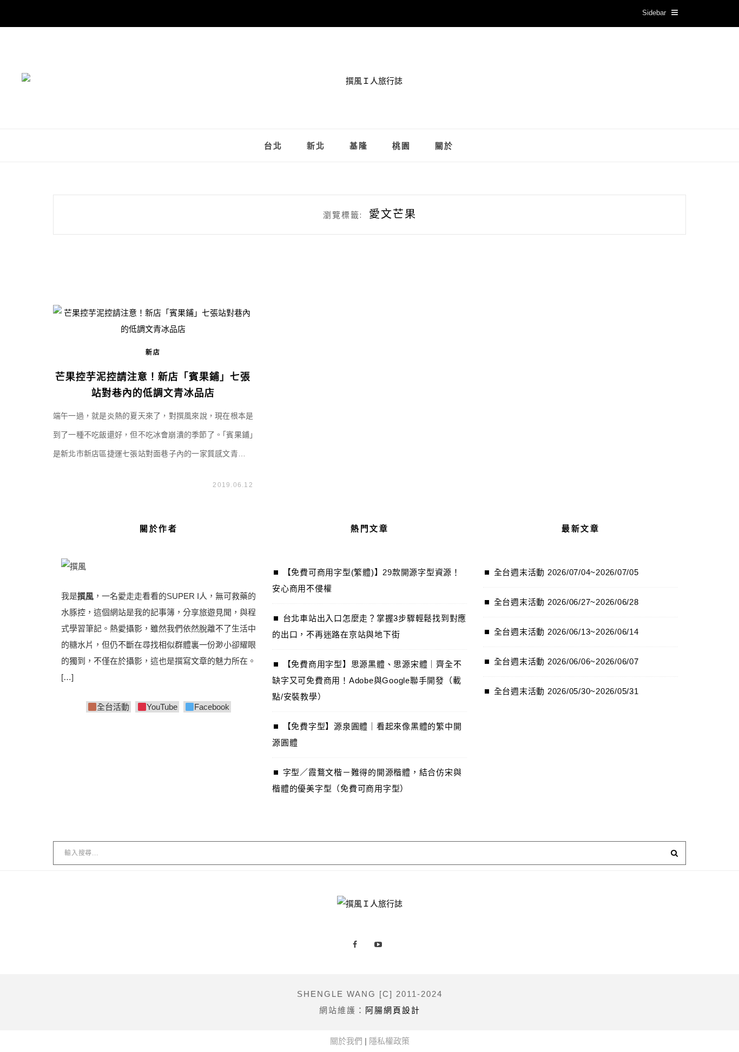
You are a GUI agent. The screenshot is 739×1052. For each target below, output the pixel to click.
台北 (273, 146)
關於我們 (346, 1041)
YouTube (162, 706)
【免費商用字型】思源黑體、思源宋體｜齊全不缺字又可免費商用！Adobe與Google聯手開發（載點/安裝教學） (366, 680)
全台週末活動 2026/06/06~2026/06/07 (566, 661)
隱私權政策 (389, 1041)
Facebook (211, 706)
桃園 (401, 146)
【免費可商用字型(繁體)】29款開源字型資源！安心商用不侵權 (366, 580)
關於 (444, 146)
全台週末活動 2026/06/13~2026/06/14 (566, 631)
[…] (67, 677)
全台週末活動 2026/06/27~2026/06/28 (566, 602)
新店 (153, 352)
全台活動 (113, 706)
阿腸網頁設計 (392, 1010)
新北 (316, 146)
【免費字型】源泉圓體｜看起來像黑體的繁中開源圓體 (366, 734)
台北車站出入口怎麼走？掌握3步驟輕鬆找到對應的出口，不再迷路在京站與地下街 (369, 626)
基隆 (358, 146)
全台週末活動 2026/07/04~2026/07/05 (566, 572)
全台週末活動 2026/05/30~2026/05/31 (566, 691)
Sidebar (654, 13)
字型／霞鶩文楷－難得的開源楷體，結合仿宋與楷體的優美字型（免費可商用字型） (366, 780)
